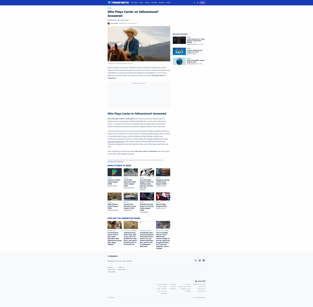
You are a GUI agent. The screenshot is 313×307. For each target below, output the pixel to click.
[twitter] (199, 260)
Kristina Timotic (112, 185)
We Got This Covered (185, 286)
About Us (110, 267)
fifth (156, 139)
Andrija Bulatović (129, 187)
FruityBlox (188, 291)
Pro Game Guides (161, 284)
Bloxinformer (201, 291)
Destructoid (202, 286)
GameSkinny (172, 288)
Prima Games (163, 286)
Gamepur (188, 284)
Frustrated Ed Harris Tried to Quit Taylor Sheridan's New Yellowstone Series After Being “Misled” (115, 238)
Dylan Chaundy (144, 212)
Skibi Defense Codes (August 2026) (113, 206)
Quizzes (162, 2)
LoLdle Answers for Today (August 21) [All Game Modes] (195, 40)
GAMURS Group (201, 297)
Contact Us (121, 267)
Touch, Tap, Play (162, 291)
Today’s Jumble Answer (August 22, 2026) (195, 51)
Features (134, 2)
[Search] (194, 2)
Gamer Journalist (162, 288)
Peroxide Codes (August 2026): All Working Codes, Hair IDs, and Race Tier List (146, 184)
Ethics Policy (111, 269)
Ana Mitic (142, 189)
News (141, 2)
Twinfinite (173, 284)
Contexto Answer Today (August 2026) (114, 182)
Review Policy (122, 269)
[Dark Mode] (197, 2)
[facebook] (203, 260)
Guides (147, 2)
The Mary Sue (201, 288)
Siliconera (173, 286)
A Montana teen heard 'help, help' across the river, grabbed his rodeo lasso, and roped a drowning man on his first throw (130, 238)
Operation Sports (186, 288)
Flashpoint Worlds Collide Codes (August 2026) (162, 182)
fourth (150, 139)
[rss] (195, 260)
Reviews (154, 2)
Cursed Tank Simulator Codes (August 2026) (130, 206)
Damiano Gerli (128, 210)
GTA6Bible (164, 293)
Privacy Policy (111, 271)
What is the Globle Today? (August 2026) (195, 61)
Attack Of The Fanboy (199, 284)
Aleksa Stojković (161, 185)
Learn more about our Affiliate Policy (116, 161)
